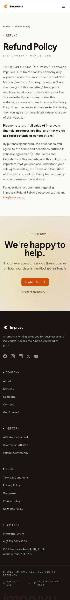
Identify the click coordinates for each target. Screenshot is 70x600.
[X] (28, 356)
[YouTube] (36, 356)
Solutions (9, 396)
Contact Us (31, 282)
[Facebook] (5, 356)
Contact (8, 404)
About (7, 381)
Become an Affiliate (15, 445)
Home (6, 26)
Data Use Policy (13, 509)
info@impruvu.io (13, 197)
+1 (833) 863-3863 (15, 541)
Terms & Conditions (16, 477)
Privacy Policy (12, 485)
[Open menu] (63, 6)
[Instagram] (13, 356)
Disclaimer (9, 493)
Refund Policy (11, 501)
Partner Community (15, 452)
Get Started (11, 412)
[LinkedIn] (20, 356)
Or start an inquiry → (35, 292)
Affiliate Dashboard (15, 437)
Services (8, 389)
